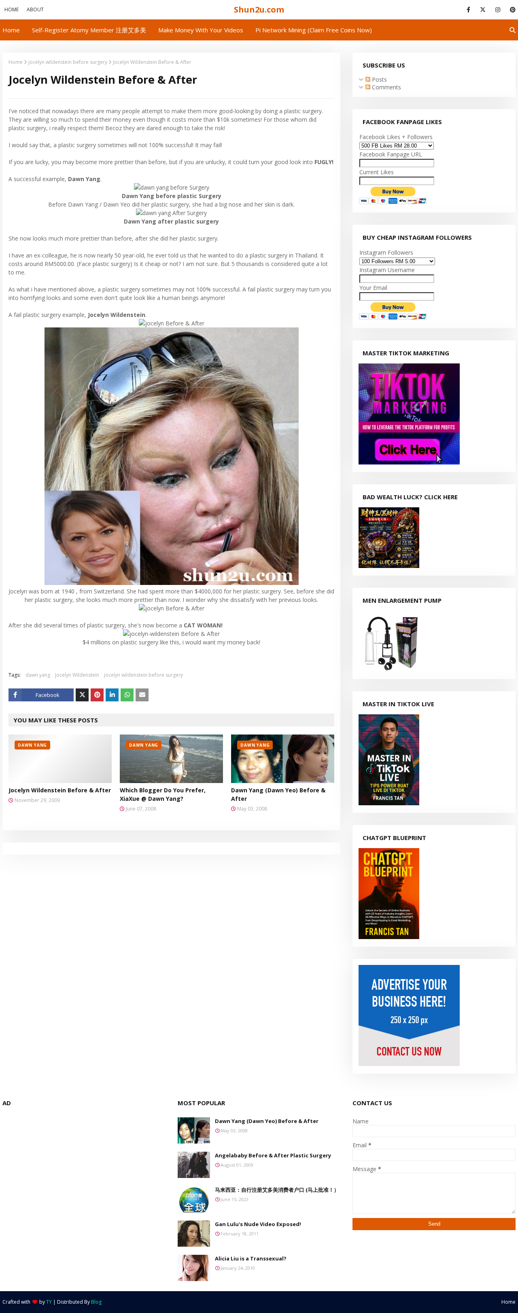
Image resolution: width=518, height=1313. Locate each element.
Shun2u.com (259, 9)
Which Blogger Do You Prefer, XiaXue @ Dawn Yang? (163, 794)
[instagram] (498, 10)
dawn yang (37, 674)
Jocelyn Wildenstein (77, 674)
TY (49, 1301)
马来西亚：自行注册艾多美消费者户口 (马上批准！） (277, 1189)
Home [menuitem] (11, 30)
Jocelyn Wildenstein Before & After (59, 790)
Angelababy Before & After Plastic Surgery (273, 1155)
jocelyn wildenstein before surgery (67, 62)
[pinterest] (511, 10)
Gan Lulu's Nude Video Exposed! (258, 1224)
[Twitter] (82, 694)
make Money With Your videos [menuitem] (200, 30)
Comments (385, 87)
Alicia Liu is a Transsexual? (251, 1258)
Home (11, 9)
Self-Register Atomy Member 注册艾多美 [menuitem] (89, 30)
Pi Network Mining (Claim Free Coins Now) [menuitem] (313, 30)
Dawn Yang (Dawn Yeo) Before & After (278, 794)
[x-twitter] (482, 10)
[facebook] (468, 10)
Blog (96, 1301)
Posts (378, 79)
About (35, 9)
